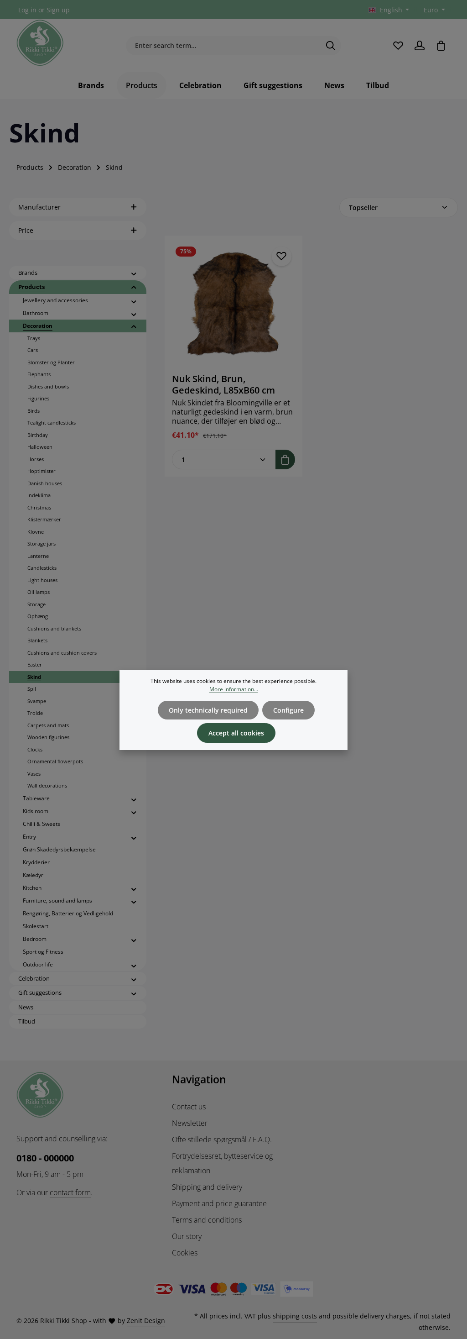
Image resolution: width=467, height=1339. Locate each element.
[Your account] (419, 45)
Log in (27, 9)
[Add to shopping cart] (285, 459)
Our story (187, 1236)
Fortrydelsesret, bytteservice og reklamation (222, 1163)
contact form (70, 1192)
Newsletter (190, 1123)
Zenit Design (146, 1320)
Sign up (58, 9)
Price (25, 230)
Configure (288, 710)
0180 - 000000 (45, 1158)
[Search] (331, 46)
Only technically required (208, 710)
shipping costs (295, 1316)
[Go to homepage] (40, 43)
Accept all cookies (236, 733)
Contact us (189, 1107)
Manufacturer (39, 207)
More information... (233, 689)
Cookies (184, 1253)
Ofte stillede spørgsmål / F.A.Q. (222, 1139)
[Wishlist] (398, 45)
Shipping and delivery (207, 1187)
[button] (134, 273)
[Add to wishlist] (281, 256)
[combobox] (223, 46)
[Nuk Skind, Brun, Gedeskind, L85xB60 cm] (233, 304)
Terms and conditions (207, 1220)
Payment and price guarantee (219, 1203)
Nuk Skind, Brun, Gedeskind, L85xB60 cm (223, 384)
